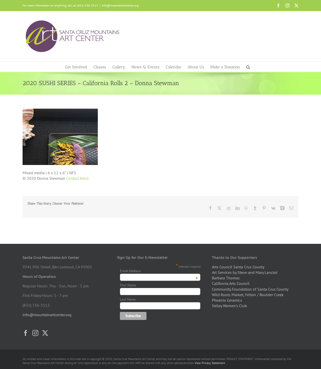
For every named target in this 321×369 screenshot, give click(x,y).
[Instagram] (35, 333)
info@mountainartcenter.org (120, 5)
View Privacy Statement (210, 363)
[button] (248, 67)
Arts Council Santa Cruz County (238, 266)
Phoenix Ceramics (227, 300)
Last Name (128, 299)
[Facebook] (26, 333)
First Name (128, 285)
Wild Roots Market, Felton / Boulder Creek (248, 294)
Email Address (159, 271)
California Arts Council (231, 283)
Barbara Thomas (226, 277)
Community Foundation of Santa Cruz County (250, 289)
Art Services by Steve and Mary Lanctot (244, 272)
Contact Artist (77, 178)
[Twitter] (45, 333)
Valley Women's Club (229, 305)
